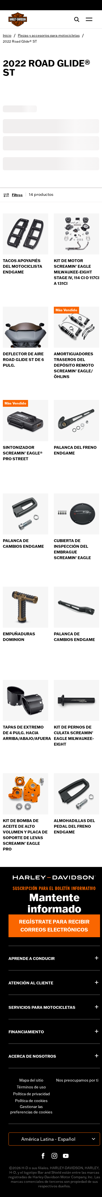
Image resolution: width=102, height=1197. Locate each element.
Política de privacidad (31, 1094)
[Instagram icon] (54, 1155)
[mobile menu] (88, 19)
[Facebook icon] (43, 1155)
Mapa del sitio (31, 1080)
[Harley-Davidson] (54, 877)
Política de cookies (31, 1100)
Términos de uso (31, 1087)
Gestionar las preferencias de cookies (31, 1109)
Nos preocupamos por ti (77, 1080)
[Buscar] (76, 19)
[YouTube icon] (65, 1155)
